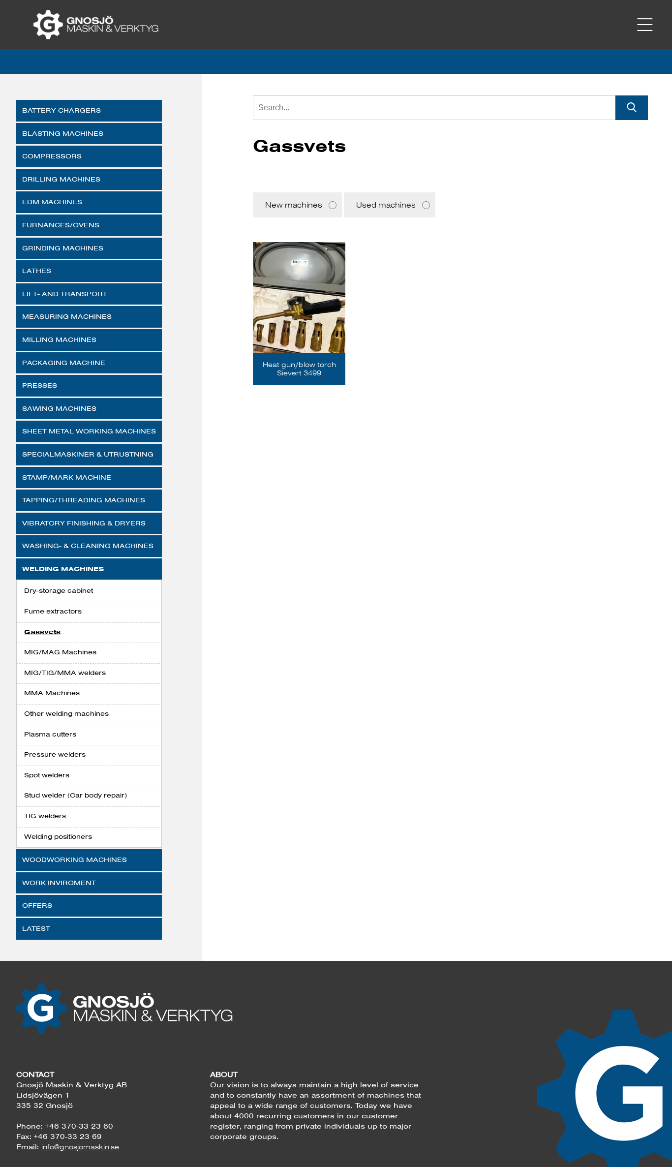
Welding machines (63, 569)
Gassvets (42, 632)
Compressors (52, 156)
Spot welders (46, 775)
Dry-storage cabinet (58, 590)
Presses (39, 385)
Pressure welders (55, 754)
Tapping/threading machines (83, 500)
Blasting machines (62, 133)
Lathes (36, 271)
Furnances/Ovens (60, 225)
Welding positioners (58, 836)
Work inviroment (59, 883)
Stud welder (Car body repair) (75, 795)
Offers (37, 905)
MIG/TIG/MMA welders (65, 672)
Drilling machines (61, 179)
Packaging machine (63, 363)
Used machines (386, 205)
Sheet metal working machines (89, 431)
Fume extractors (53, 611)
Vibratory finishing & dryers (84, 523)
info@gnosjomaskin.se (80, 1147)
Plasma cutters (50, 734)
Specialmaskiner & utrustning (87, 454)
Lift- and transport (64, 294)
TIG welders (45, 816)
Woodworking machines (74, 859)
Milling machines (59, 339)
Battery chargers (61, 110)
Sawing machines (59, 408)
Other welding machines (66, 713)
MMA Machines (52, 693)
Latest (36, 928)
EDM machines (52, 202)
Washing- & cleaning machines (87, 546)
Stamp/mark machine (66, 477)
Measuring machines (67, 316)
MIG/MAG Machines (60, 652)
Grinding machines (62, 248)
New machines (293, 205)
